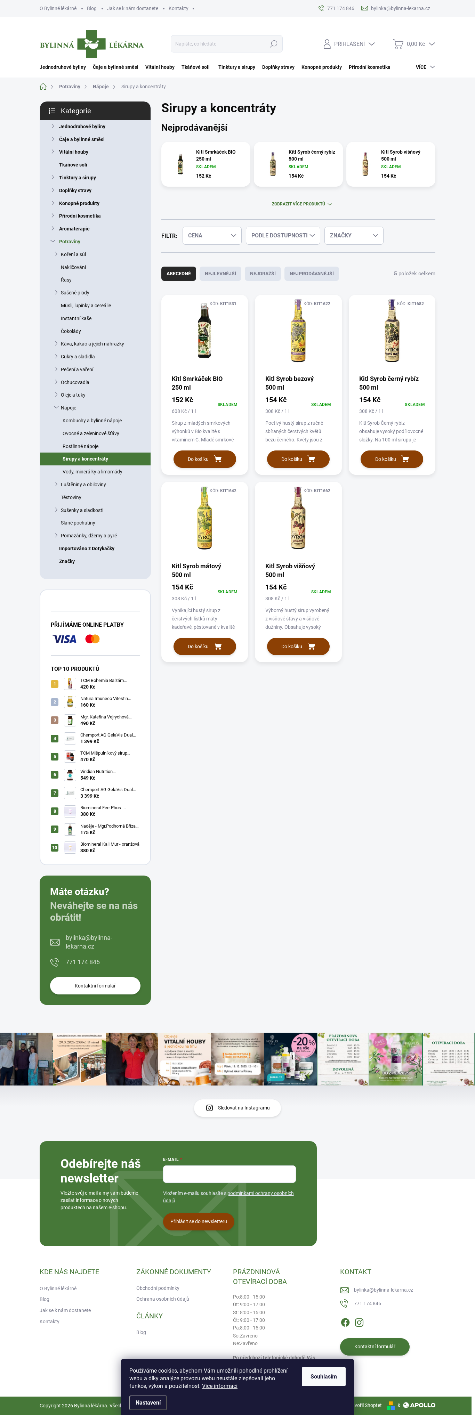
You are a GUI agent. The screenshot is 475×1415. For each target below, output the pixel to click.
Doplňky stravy (75, 190)
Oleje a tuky (73, 395)
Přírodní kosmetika (80, 216)
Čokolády (71, 331)
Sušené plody (75, 292)
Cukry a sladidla (78, 356)
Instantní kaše (76, 318)
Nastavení (148, 1402)
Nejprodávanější (312, 273)
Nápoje (68, 407)
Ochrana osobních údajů (162, 1299)
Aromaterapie (74, 228)
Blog (92, 8)
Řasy (66, 280)
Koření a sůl (73, 254)
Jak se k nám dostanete (132, 8)
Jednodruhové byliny (82, 126)
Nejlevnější (220, 273)
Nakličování (73, 267)
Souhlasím (324, 1376)
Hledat (274, 44)
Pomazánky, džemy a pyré (89, 535)
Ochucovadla (75, 382)
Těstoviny (71, 497)
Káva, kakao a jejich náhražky (92, 344)
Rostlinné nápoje (80, 446)
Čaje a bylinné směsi (82, 139)
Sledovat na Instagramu (244, 1108)
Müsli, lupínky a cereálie (86, 305)
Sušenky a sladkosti (82, 510)
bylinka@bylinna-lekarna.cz (89, 942)
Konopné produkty (79, 203)
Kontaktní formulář (95, 986)
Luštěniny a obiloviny (83, 484)
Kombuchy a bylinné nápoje (92, 420)
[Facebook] (345, 1321)
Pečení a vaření (77, 369)
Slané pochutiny (78, 523)
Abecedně (179, 273)
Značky (67, 561)
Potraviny (69, 241)
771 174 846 (83, 962)
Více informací (220, 1386)
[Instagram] (359, 1321)
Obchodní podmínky (157, 1288)
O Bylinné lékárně (58, 8)
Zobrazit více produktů (298, 204)
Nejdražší (263, 273)
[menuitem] (64, 67)
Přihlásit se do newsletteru (198, 1221)
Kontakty (178, 8)
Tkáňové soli (73, 165)
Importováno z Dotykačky (86, 548)
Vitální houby (73, 152)
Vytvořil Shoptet (364, 1405)
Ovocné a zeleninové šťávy (91, 433)
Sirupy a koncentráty (85, 459)
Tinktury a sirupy (77, 177)
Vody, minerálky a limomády (92, 471)
